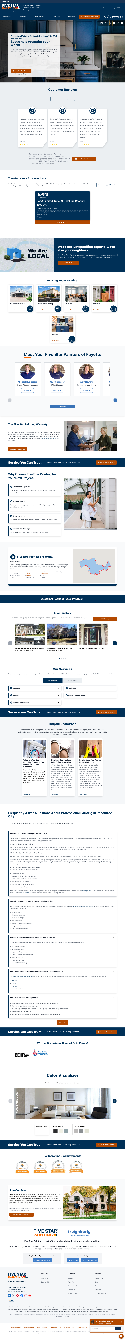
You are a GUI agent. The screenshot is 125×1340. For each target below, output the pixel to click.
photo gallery (86, 891)
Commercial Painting (45, 304)
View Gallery (105, 619)
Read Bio (26, 390)
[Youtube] (122, 23)
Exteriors (96, 304)
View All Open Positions (20, 1215)
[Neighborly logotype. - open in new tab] (5, 1)
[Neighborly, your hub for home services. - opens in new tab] (79, 1233)
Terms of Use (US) (16, 1327)
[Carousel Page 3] (63, 658)
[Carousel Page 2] (61, 658)
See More (63, 406)
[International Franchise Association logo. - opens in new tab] (11, 1301)
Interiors (68, 304)
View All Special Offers (105, 185)
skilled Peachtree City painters (23, 976)
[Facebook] (114, 23)
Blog (96, 1282)
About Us (71, 1282)
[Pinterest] (110, 23)
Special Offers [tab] (118, 8)
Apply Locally (72, 1293)
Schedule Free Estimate (22, 71)
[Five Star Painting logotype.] (11, 8)
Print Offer (41, 217)
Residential (54, 680)
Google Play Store (91, 1260)
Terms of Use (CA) (29, 1327)
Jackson (28, 573)
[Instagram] (118, 23)
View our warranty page (50, 438)
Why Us (70, 1278)
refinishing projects (84, 730)
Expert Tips (99, 1278)
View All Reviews (62, 99)
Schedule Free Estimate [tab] (90, 16)
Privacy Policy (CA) (56, 1327)
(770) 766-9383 (18, 1281)
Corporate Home (100, 1293)
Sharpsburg (44, 573)
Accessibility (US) (69, 1327)
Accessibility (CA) (82, 1327)
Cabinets (55, 334)
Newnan (28, 575)
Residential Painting (17, 304)
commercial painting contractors (82, 906)
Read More (38, 134)
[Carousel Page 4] (65, 658)
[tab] (7, 16)
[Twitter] (106, 23)
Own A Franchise (73, 1286)
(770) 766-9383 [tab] (112, 16)
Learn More (68, 263)
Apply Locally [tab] (107, 8)
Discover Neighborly (41, 1260)
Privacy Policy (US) (42, 1327)
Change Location (29, 10)
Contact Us (71, 1290)
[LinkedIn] (102, 23)
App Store (74, 1260)
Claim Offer (62, 222)
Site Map (98, 1290)
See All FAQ (62, 1022)
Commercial (73, 680)
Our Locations (99, 1286)
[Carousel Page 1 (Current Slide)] (59, 658)
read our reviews (26, 893)
